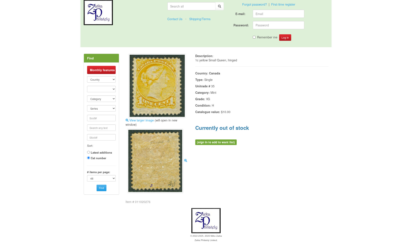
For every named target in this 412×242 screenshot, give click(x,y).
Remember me (267, 37)
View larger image (141, 120)
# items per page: (98, 172)
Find (101, 188)
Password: (241, 25)
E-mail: (240, 14)
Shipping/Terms (200, 19)
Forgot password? (254, 4)
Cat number (98, 158)
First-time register (283, 4)
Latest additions (101, 152)
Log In (285, 37)
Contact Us (174, 19)
